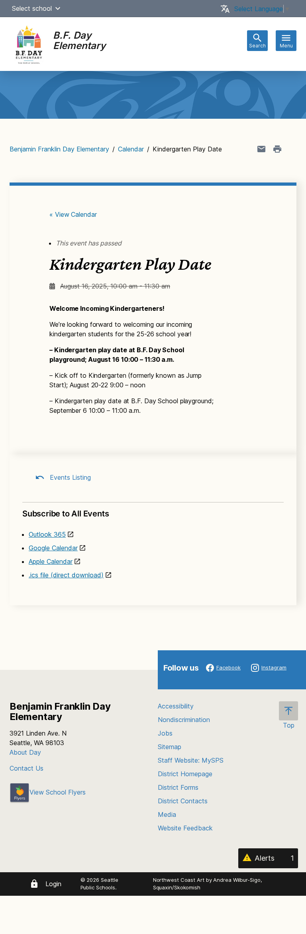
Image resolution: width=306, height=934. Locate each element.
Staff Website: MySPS (191, 760)
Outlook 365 (47, 534)
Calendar (131, 149)
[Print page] (277, 149)
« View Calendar (73, 214)
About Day (25, 752)
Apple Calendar (51, 561)
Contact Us (26, 768)
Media (167, 814)
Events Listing (69, 477)
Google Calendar (53, 548)
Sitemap (169, 747)
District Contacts (183, 801)
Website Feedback (185, 828)
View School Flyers (57, 792)
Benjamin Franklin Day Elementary (59, 149)
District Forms (178, 787)
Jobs (165, 733)
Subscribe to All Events (65, 513)
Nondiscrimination (184, 720)
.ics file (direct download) (66, 575)
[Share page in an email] (261, 149)
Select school (32, 8)
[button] (58, 8)
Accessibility (176, 706)
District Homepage (185, 774)
